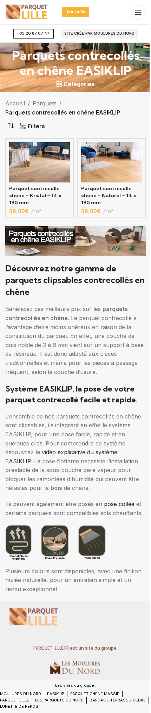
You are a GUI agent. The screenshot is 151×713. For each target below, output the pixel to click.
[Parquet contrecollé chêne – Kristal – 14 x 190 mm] (39, 162)
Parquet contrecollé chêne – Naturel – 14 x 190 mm (108, 195)
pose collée (119, 503)
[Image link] (33, 615)
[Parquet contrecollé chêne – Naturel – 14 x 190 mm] (111, 162)
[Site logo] (26, 11)
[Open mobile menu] (138, 12)
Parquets (45, 103)
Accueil (15, 103)
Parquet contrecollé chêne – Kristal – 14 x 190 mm (35, 195)
